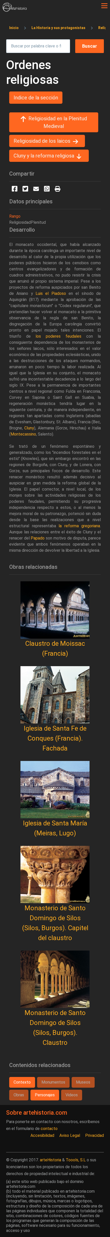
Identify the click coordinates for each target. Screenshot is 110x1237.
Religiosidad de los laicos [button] (42, 141)
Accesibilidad (42, 1135)
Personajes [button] (45, 1095)
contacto (49, 1128)
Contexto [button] (22, 1082)
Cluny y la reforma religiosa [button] (44, 156)
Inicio (14, 28)
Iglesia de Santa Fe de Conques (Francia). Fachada (55, 738)
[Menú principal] (104, 5)
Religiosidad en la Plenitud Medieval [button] (57, 122)
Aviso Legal (69, 1135)
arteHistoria (50, 1159)
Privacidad (94, 1135)
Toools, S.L (76, 1159)
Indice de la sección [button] (36, 98)
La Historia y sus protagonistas (58, 28)
